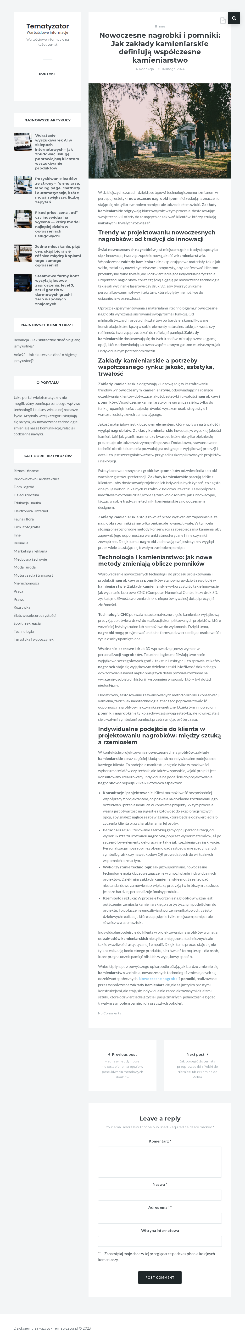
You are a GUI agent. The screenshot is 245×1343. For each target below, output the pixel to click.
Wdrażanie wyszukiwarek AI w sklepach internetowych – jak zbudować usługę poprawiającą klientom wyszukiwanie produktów (57, 151)
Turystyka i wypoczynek (34, 639)
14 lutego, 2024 (173, 69)
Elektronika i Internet (31, 511)
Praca (18, 591)
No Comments (109, 1013)
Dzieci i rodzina (26, 495)
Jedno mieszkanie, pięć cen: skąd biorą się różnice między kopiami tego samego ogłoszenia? (58, 255)
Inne (161, 26)
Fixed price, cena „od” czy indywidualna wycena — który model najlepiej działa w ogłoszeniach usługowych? (57, 224)
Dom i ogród (24, 486)
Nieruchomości (26, 583)
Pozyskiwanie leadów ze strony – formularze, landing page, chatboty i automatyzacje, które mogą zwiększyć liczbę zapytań (57, 190)
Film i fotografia (27, 527)
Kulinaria (21, 543)
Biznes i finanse (26, 470)
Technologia (24, 631)
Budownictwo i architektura (36, 479)
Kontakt (47, 74)
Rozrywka (22, 607)
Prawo (19, 599)
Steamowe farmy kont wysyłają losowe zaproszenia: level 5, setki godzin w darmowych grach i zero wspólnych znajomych (57, 290)
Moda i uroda (25, 567)
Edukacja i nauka (27, 502)
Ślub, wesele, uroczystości (35, 615)
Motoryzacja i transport (33, 575)
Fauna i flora (24, 519)
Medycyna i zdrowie (30, 559)
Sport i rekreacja (27, 623)
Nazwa (160, 1184)
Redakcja (146, 69)
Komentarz (160, 1141)
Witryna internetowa (160, 1230)
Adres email (160, 1207)
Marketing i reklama (30, 551)
